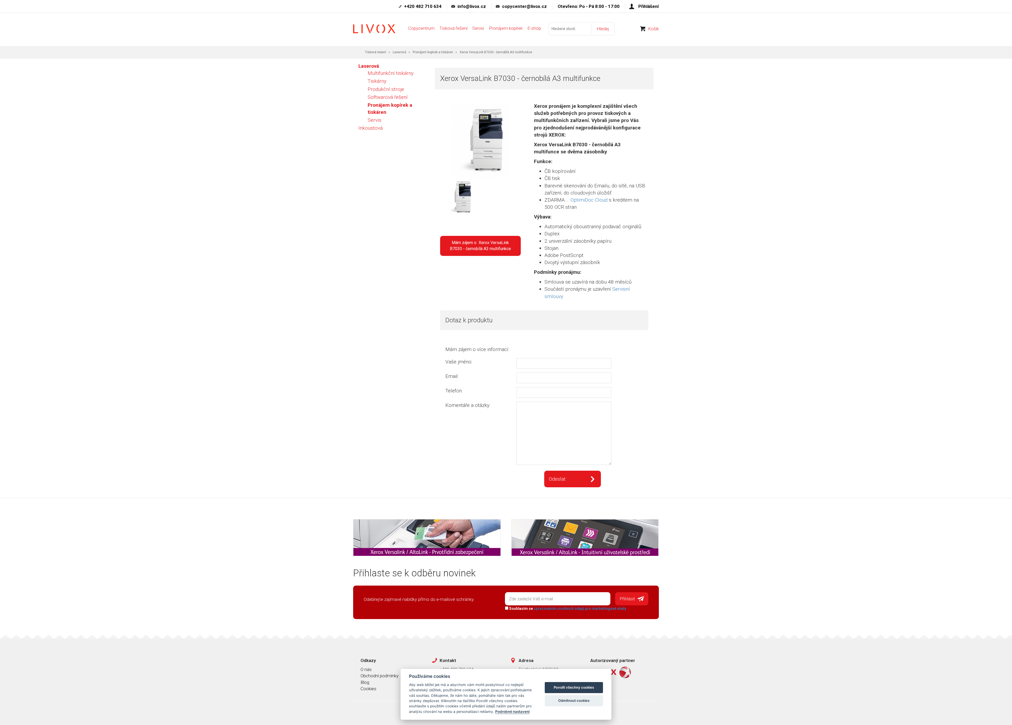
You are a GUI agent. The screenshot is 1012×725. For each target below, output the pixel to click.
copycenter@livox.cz (524, 6)
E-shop (534, 28)
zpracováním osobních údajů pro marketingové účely (580, 608)
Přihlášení (648, 6)
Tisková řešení (453, 28)
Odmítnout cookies (574, 700)
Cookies (368, 688)
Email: (452, 376)
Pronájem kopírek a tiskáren (433, 52)
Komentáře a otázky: (467, 405)
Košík (653, 28)
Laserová (399, 52)
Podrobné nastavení (512, 711)
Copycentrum (421, 28)
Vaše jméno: (458, 362)
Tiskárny (377, 81)
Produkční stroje (386, 89)
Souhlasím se (567, 608)
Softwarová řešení (388, 97)
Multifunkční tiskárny (390, 73)
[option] (453, 197)
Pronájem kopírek (506, 28)
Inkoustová (370, 128)
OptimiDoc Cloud (589, 200)
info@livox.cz (472, 6)
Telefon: (454, 391)
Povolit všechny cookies (574, 687)
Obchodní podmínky (379, 675)
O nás (366, 669)
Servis (478, 28)
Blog (365, 682)
